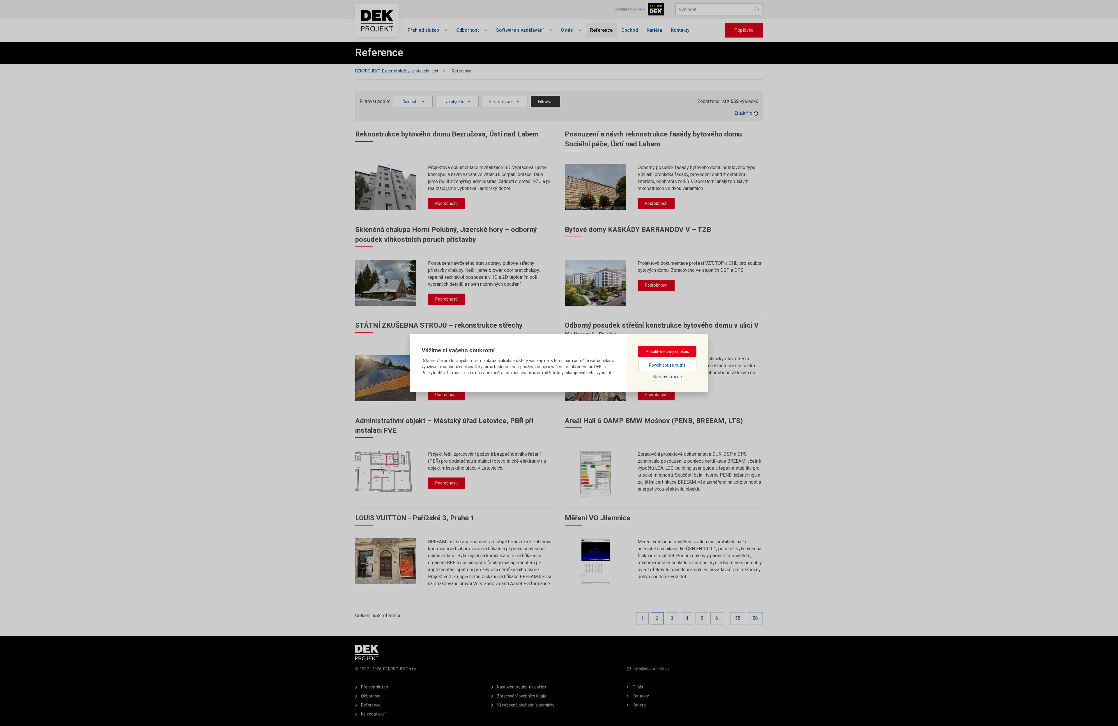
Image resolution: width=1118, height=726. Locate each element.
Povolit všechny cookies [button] (667, 351)
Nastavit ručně (667, 376)
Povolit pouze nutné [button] (667, 365)
